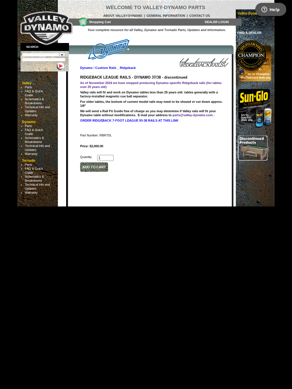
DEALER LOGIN (217, 22)
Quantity (86, 157)
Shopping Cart (100, 22)
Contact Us (199, 15)
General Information (166, 15)
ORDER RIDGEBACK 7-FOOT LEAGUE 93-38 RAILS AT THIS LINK (129, 120)
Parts (28, 87)
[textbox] (40, 54)
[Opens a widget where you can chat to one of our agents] (270, 10)
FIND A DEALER (249, 32)
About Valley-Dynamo (122, 15)
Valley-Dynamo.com (254, 13)
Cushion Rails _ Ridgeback (115, 67)
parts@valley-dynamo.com (193, 115)
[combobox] (43, 55)
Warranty (31, 115)
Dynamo (86, 67)
